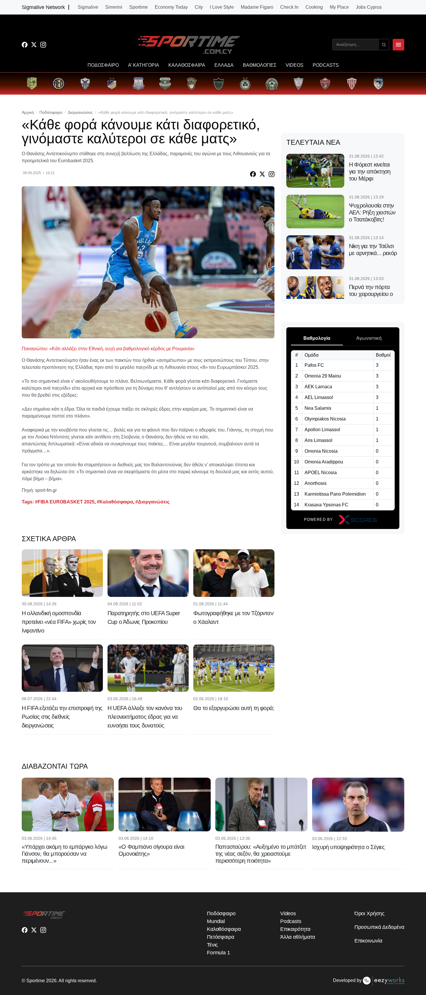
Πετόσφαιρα (220, 937)
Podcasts (290, 921)
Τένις (212, 945)
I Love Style (222, 7)
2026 (51, 980)
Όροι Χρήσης (369, 913)
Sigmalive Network (43, 7)
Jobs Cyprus (369, 7)
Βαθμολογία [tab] (316, 338)
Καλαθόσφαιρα (224, 929)
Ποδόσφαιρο (50, 112)
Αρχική (28, 112)
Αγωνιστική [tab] (369, 338)
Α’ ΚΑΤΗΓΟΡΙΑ (143, 65)
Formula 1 (218, 953)
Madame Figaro (257, 7)
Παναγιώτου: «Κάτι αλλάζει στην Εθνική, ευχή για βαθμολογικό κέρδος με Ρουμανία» (108, 348)
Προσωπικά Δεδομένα (379, 927)
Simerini (113, 7)
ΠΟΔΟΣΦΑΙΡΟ (103, 65)
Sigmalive (88, 7)
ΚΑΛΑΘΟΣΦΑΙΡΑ (186, 65)
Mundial (216, 921)
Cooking (314, 7)
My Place (339, 7)
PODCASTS (326, 65)
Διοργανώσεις (80, 112)
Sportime (138, 7)
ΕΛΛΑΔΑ (224, 65)
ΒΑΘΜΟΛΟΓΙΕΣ (259, 65)
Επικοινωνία (368, 941)
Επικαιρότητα (295, 929)
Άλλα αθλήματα (297, 937)
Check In (289, 7)
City (199, 7)
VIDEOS (294, 65)
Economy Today (171, 7)
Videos (288, 913)
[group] (32, 83)
